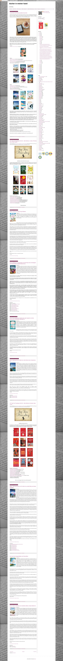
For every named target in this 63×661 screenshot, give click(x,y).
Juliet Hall (40, 107)
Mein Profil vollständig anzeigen (46, 12)
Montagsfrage (40, 120)
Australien (40, 83)
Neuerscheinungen (41, 122)
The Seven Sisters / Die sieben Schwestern (44, 143)
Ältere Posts (35, 651)
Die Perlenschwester (14, 547)
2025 (39, 33)
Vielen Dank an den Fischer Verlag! (14, 255)
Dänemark (40, 88)
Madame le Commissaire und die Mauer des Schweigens (16, 60)
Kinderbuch (40, 109)
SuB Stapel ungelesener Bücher (42, 141)
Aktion (39, 78)
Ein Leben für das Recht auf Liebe (14, 201)
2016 (39, 70)
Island (39, 101)
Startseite (23, 651)
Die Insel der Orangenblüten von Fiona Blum (19, 556)
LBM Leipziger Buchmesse (42, 114)
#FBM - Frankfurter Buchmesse (42, 76)
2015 (39, 71)
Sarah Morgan (40, 134)
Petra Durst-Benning (41, 127)
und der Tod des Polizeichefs (15, 305)
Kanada (40, 108)
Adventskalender (41, 77)
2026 (39, 32)
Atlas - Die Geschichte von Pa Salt (16, 550)
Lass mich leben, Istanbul (13, 196)
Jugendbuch (40, 106)
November (41, 37)
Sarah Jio (40, 133)
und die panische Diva (14, 309)
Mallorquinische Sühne (14, 397)
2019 (39, 67)
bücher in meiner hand (18, 4)
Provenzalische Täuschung (13, 61)
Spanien (40, 140)
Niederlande (40, 123)
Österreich (40, 126)
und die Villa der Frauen (14, 310)
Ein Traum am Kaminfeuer (13, 476)
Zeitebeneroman (41, 150)
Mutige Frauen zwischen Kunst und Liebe (44, 121)
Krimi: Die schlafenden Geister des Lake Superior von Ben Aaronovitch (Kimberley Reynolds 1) (22, 319)
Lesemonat (40, 116)
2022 (39, 64)
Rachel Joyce (40, 130)
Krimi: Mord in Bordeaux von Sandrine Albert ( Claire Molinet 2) (23, 605)
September (41, 39)
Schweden (40, 136)
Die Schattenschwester (14, 546)
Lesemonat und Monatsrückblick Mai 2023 (18, 12)
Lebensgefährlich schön (13, 198)
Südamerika (40, 142)
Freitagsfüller (40, 93)
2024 (39, 34)
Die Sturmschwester (14, 545)
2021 (39, 65)
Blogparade (40, 86)
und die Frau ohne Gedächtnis (15, 308)
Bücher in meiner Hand (46, 11)
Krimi (39, 110)
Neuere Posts (11, 651)
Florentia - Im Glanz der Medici (13, 46)
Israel (39, 102)
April (40, 60)
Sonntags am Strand (12, 85)
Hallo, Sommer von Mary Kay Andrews (18, 211)
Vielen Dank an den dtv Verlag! (13, 352)
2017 (39, 69)
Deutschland (40, 90)
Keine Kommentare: (23, 258)
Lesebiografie (40, 115)
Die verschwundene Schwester (15, 549)
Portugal (40, 128)
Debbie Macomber (41, 89)
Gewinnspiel (40, 94)
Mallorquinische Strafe (12, 86)
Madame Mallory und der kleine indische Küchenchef (16, 475)
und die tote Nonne (14, 307)
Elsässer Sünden (12, 474)
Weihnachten (40, 148)
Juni (40, 42)
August (40, 40)
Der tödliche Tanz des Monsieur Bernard (15, 472)
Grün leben (40, 96)
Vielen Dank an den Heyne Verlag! (14, 393)
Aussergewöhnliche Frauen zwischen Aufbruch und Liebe (45, 81)
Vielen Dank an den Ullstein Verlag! (14, 643)
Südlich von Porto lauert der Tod (14, 59)
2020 (39, 66)
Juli (40, 41)
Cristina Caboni (41, 87)
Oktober (41, 38)
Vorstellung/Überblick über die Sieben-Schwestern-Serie (16, 544)
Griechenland (40, 95)
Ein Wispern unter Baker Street (14, 470)
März (40, 61)
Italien (39, 103)
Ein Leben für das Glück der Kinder (14, 200)
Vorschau (40, 147)
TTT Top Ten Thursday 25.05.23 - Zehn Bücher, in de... (46, 45)
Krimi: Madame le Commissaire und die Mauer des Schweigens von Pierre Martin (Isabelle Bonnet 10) (23, 263)
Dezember (41, 36)
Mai (40, 43)
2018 (39, 68)
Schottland (40, 135)
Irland (39, 100)
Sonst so (40, 139)
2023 (39, 35)
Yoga (39, 149)
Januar (40, 63)
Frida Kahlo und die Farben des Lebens (15, 202)
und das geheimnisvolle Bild (15, 306)
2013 (39, 73)
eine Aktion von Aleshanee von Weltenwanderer (21, 143)
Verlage (40, 146)
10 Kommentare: (23, 136)
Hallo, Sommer (11, 87)
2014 (39, 72)
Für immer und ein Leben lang (13, 197)
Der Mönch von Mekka (13, 471)
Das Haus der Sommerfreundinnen (14, 89)
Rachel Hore (40, 129)
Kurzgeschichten (41, 113)
